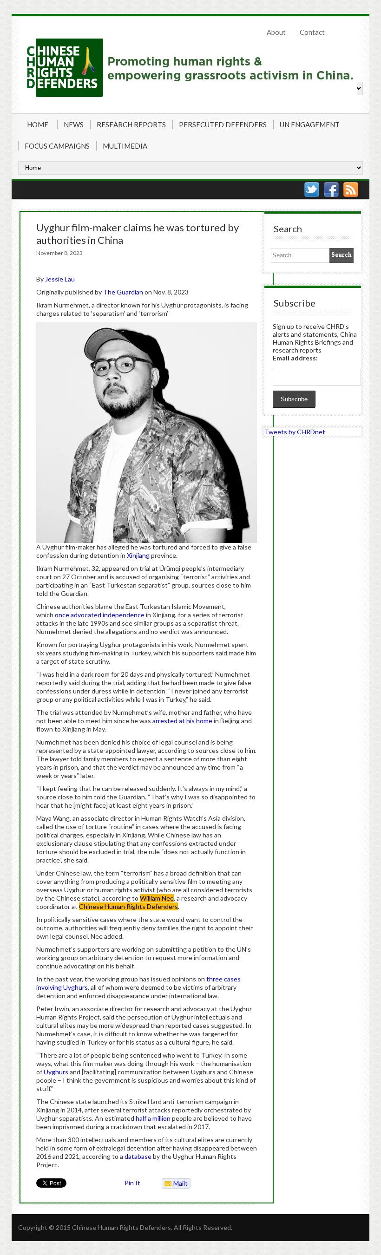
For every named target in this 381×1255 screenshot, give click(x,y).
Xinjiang (138, 555)
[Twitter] (311, 189)
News (74, 124)
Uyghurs (56, 1072)
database (138, 1156)
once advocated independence (100, 615)
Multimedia (125, 146)
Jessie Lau (60, 279)
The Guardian (123, 292)
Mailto (175, 1184)
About (276, 32)
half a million (153, 1118)
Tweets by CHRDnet (294, 432)
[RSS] (350, 189)
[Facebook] (331, 189)
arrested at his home (182, 721)
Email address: (295, 358)
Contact (312, 32)
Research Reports (131, 124)
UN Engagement (310, 124)
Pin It (132, 1183)
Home (37, 124)
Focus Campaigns (57, 146)
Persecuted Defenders (223, 124)
